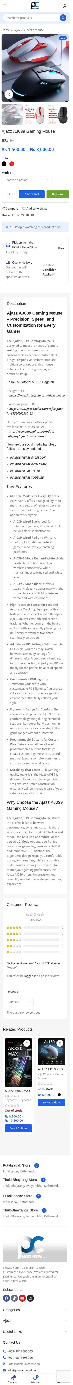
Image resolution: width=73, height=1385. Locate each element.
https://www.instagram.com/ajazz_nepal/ (37, 395)
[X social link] (17, 215)
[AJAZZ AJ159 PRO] (51, 1051)
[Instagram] (30, 1298)
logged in (30, 976)
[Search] (63, 17)
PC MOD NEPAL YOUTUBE (27, 477)
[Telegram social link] (32, 215)
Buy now (57, 194)
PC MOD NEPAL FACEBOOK (28, 457)
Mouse (42, 1078)
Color (5, 158)
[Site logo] (35, 5)
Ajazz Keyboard (13, 1098)
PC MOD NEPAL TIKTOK (25, 471)
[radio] (4, 163)
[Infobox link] (21, 1165)
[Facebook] (6, 1298)
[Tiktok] (14, 1298)
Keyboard (25, 1100)
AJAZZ (18, 30)
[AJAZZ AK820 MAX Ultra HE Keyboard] (18, 1062)
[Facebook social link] (13, 215)
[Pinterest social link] (22, 215)
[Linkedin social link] (27, 215)
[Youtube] (22, 1298)
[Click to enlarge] (8, 94)
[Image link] (32, 1248)
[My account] (65, 6)
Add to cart (32, 194)
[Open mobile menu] (5, 6)
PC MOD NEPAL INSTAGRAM (28, 464)
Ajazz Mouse (35, 30)
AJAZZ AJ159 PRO (50, 1069)
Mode (6, 173)
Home (6, 30)
